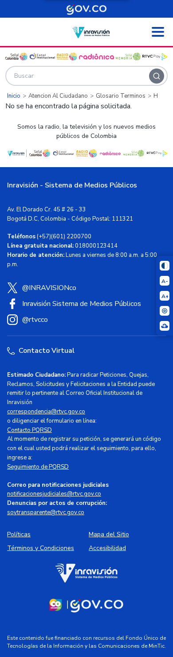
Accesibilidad (107, 548)
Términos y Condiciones (40, 548)
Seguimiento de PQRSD (38, 467)
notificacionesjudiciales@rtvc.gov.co (54, 494)
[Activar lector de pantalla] (164, 310)
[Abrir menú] (158, 32)
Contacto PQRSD (29, 430)
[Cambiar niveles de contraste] (164, 265)
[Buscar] (156, 76)
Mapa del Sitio (109, 534)
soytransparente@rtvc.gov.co (45, 512)
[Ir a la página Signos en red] (164, 325)
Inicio (13, 96)
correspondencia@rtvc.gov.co (46, 412)
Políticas (19, 534)
